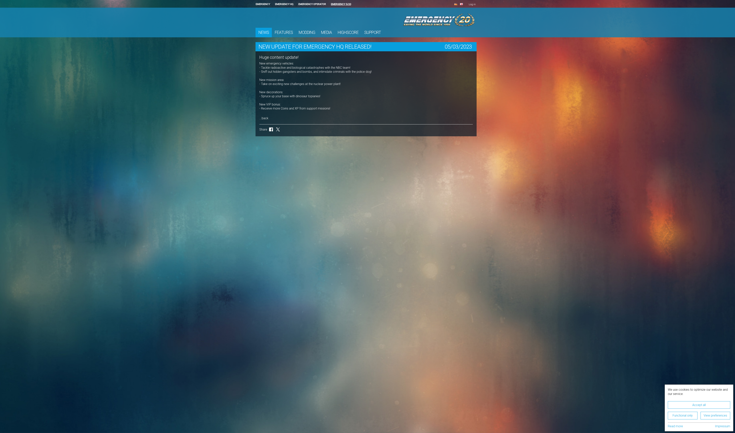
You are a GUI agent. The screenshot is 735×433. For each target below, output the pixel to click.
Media (326, 32)
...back (263, 118)
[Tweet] (278, 129)
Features (284, 32)
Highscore (348, 32)
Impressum (722, 426)
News (263, 32)
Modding (307, 32)
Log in (472, 4)
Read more (675, 426)
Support (372, 32)
